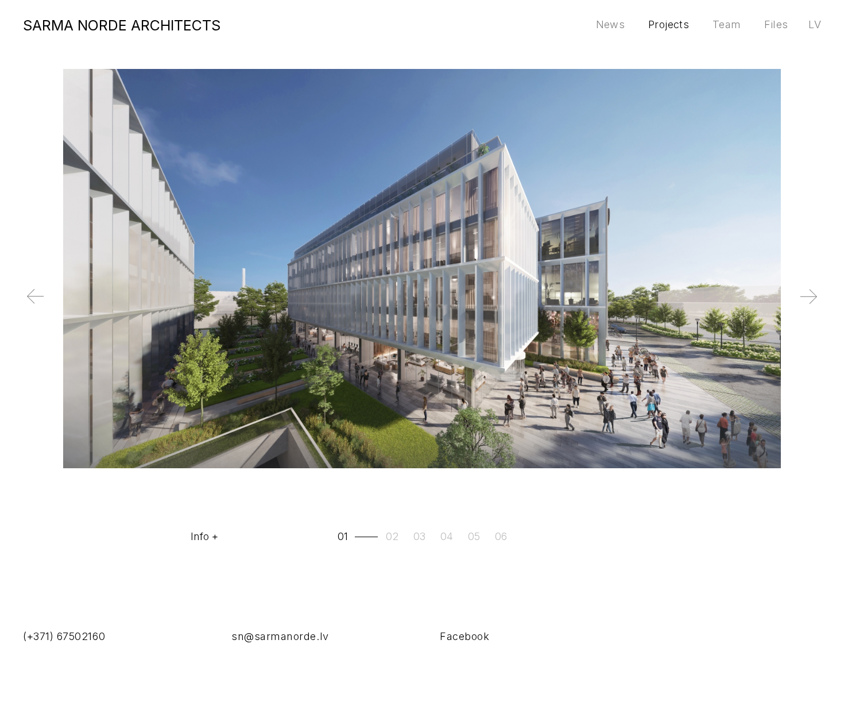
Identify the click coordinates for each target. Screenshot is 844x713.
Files (776, 24)
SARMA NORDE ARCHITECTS (121, 25)
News (610, 24)
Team (727, 24)
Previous (54, 305)
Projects (668, 24)
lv (814, 24)
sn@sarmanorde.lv (280, 636)
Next (789, 305)
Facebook (464, 636)
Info (200, 536)
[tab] (359, 536)
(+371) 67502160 (64, 636)
